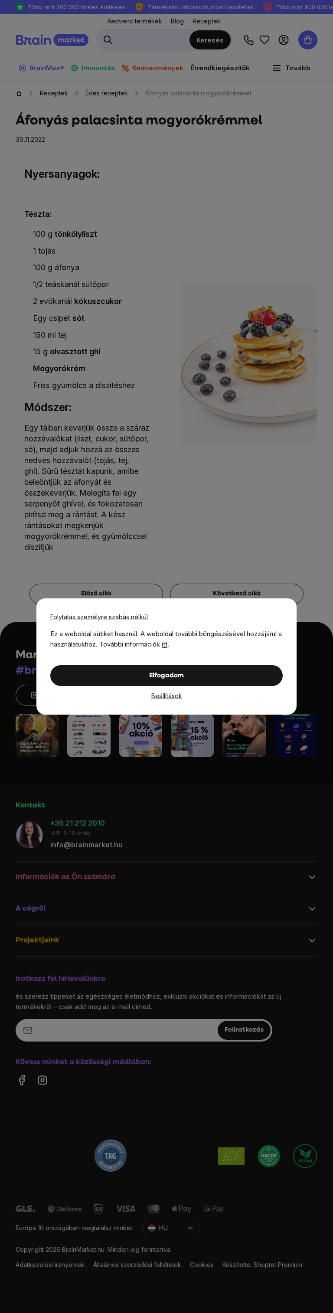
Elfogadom (166, 676)
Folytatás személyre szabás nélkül (99, 617)
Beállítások (166, 695)
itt (164, 644)
